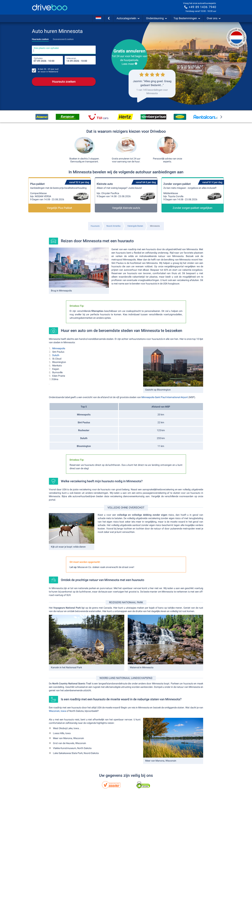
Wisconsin (54, 711)
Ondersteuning (155, 18)
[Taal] (98, 18)
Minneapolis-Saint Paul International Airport (164, 397)
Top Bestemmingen (185, 18)
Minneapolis (58, 348)
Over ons (212, 18)
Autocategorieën (126, 18)
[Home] (49, 7)
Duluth (55, 355)
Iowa (63, 711)
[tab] (40, 38)
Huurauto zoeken (64, 81)
